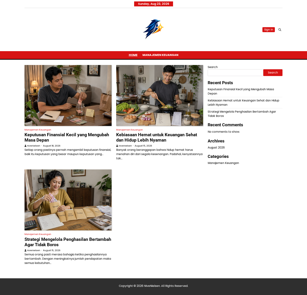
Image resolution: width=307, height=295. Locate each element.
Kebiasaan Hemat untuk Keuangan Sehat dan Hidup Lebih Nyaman (156, 137)
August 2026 (216, 147)
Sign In (268, 30)
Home (133, 55)
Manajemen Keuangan (160, 55)
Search (213, 67)
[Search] (279, 29)
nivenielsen (33, 145)
